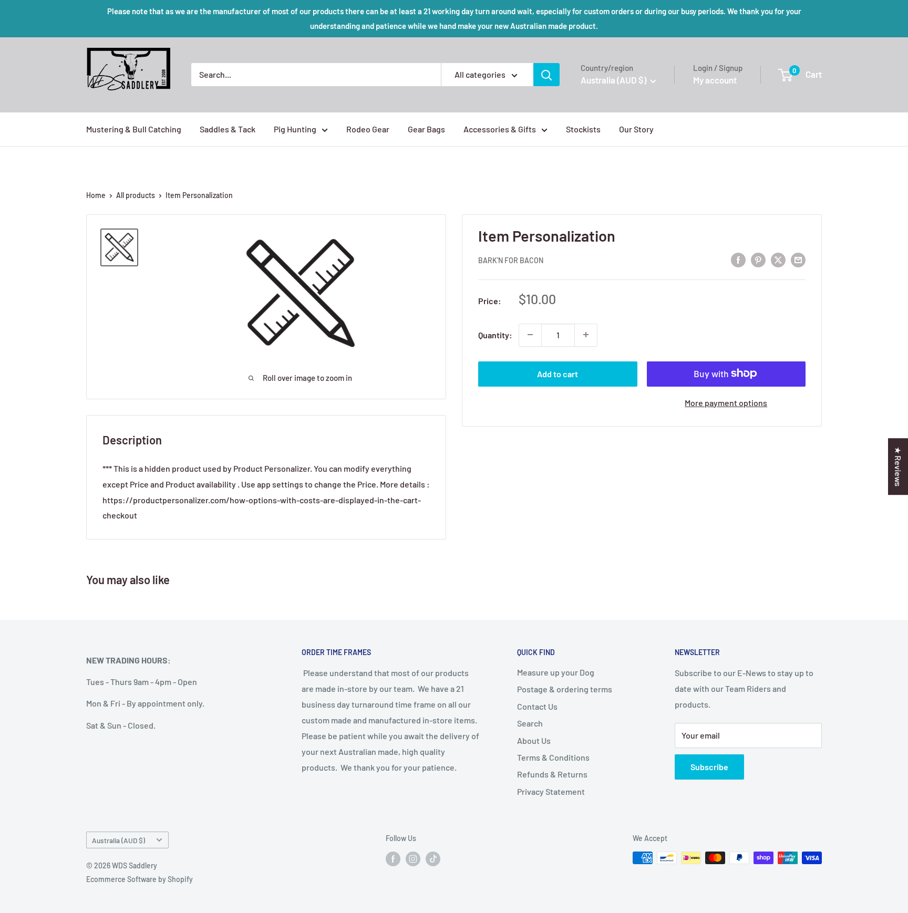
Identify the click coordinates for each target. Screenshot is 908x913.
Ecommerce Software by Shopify (139, 879)
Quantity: (495, 334)
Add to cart (557, 373)
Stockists (583, 129)
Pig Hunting (295, 129)
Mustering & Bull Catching (133, 129)
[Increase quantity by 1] (586, 335)
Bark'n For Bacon (510, 260)
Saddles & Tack (227, 129)
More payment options (726, 402)
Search (530, 723)
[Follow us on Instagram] (413, 859)
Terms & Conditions (553, 757)
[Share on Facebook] (738, 259)
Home (96, 195)
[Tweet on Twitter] (778, 259)
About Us (534, 740)
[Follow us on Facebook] (393, 859)
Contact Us (537, 706)
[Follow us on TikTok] (433, 859)
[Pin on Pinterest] (758, 259)
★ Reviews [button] (898, 466)
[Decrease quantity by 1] (530, 335)
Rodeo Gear (367, 129)
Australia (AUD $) (118, 840)
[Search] (546, 74)
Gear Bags (426, 129)
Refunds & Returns (552, 774)
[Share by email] (798, 259)
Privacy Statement (551, 791)
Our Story (636, 129)
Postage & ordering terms (564, 689)
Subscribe (709, 767)
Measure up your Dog (555, 672)
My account (715, 80)
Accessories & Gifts (499, 129)
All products (135, 195)
